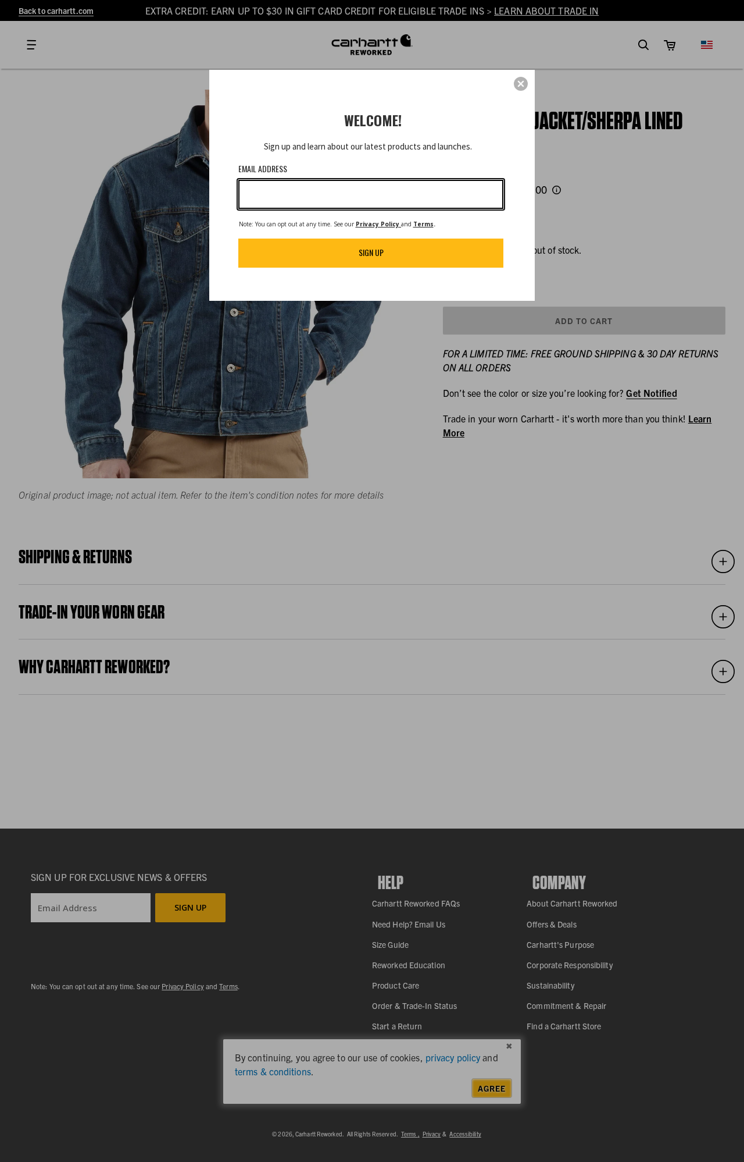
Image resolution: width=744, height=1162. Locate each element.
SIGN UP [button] (371, 252)
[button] (521, 84)
